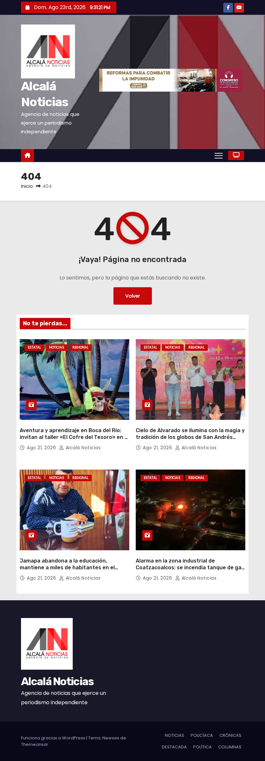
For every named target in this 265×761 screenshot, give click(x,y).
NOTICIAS (56, 347)
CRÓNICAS (230, 735)
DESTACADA (174, 747)
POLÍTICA (202, 747)
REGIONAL (80, 347)
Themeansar (34, 744)
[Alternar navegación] (218, 155)
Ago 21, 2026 (42, 447)
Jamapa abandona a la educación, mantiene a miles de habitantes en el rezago (67, 568)
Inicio (27, 186)
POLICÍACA (202, 735)
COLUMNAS (229, 747)
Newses (110, 738)
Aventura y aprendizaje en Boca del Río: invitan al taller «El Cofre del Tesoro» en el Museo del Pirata (74, 437)
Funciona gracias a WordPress (53, 738)
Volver (132, 296)
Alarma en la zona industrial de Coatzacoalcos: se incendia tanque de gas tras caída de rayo (190, 568)
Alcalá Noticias (82, 447)
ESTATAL (34, 347)
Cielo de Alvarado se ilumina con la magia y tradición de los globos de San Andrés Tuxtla (190, 437)
